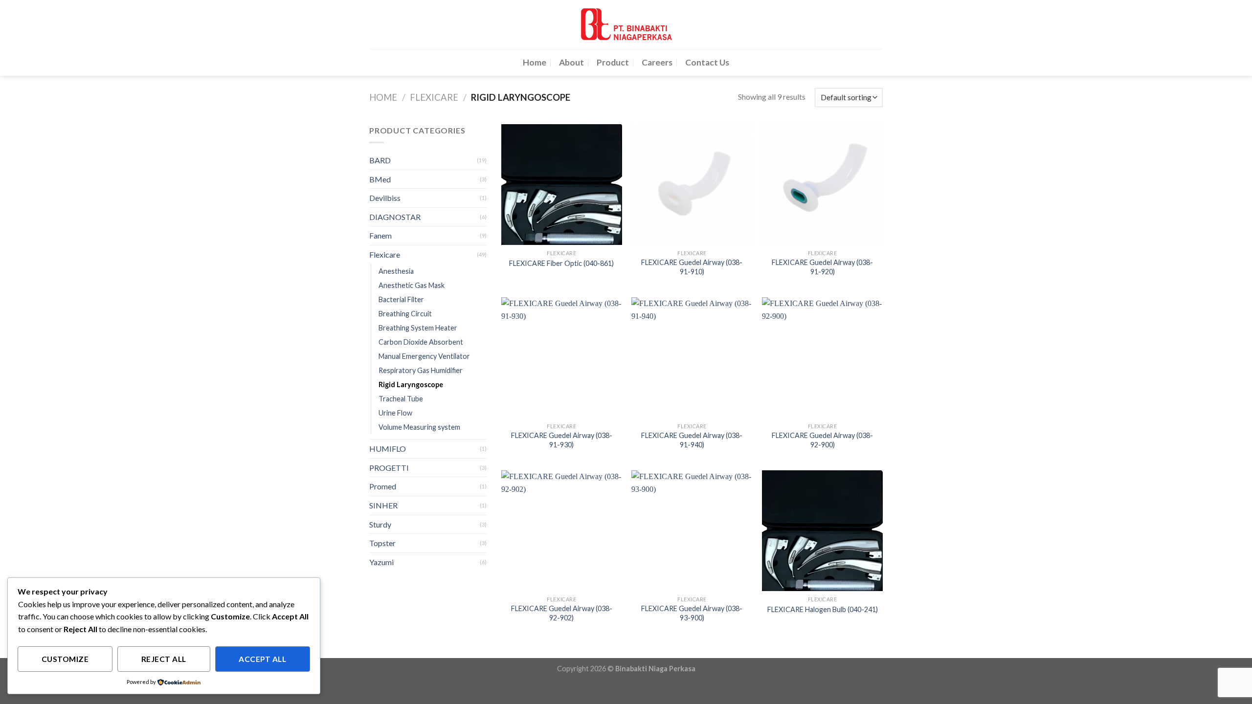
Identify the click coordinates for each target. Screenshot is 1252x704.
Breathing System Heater (418, 328)
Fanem (380, 235)
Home (534, 62)
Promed (382, 486)
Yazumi (381, 562)
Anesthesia (396, 271)
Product (613, 62)
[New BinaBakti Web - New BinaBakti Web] (626, 24)
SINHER (383, 505)
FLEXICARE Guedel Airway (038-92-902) (561, 613)
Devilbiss (385, 197)
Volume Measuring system (419, 427)
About (571, 62)
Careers (657, 62)
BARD (380, 160)
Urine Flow (395, 413)
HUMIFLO (387, 448)
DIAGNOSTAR (395, 216)
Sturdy (380, 524)
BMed (380, 179)
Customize (65, 659)
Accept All (262, 659)
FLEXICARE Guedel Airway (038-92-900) (822, 440)
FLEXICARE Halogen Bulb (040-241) (822, 609)
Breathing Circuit (405, 313)
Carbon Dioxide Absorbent (421, 342)
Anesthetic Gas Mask (412, 285)
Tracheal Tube (401, 399)
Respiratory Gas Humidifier (421, 370)
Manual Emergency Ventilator (424, 356)
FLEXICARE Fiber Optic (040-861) (561, 263)
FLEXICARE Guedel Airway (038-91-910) (691, 267)
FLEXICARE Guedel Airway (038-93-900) (691, 613)
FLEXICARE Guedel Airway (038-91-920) (822, 267)
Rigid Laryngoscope (411, 384)
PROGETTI (389, 467)
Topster (382, 543)
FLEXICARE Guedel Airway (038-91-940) (691, 440)
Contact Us (707, 62)
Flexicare (434, 97)
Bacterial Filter (401, 299)
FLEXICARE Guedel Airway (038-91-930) (561, 440)
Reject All (163, 659)
